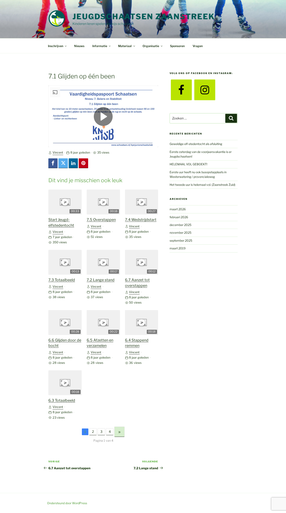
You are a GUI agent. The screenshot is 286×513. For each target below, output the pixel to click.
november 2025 (180, 232)
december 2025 (180, 225)
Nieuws (79, 46)
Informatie (99, 46)
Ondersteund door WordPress (67, 503)
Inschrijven (55, 46)
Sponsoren (177, 46)
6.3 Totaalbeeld (61, 400)
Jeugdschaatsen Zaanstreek (143, 16)
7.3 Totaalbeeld (61, 280)
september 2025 (181, 240)
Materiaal (125, 46)
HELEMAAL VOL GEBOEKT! (188, 164)
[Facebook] (53, 163)
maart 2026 (178, 209)
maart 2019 (178, 248)
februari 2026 (179, 217)
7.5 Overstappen (101, 219)
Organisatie (151, 46)
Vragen (198, 46)
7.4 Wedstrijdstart (140, 219)
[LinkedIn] (73, 163)
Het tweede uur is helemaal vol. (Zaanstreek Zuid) (202, 184)
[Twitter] (63, 163)
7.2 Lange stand (101, 280)
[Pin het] (83, 163)
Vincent (58, 152)
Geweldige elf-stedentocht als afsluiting (196, 144)
